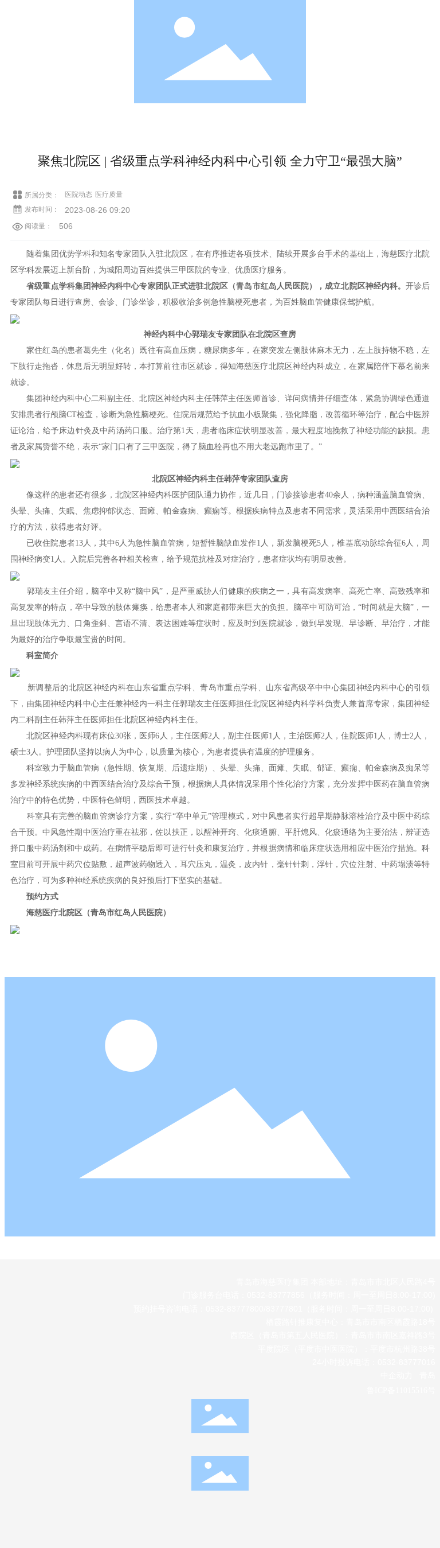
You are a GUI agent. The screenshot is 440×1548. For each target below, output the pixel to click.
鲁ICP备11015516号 (401, 1390)
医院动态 (78, 194)
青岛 (427, 1375)
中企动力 (396, 1375)
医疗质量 (109, 194)
